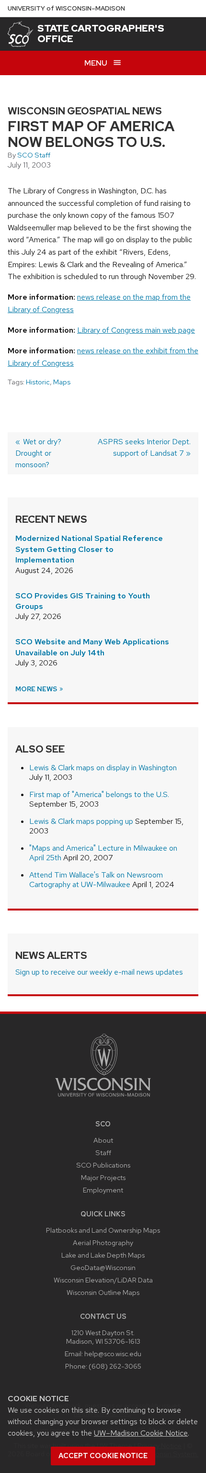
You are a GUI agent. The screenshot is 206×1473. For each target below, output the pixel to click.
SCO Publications (103, 1164)
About (103, 1140)
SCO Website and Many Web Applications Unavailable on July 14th (92, 647)
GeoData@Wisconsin (103, 1267)
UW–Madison (66, 8)
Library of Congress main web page (136, 330)
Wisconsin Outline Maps (103, 1292)
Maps (61, 382)
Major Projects (103, 1177)
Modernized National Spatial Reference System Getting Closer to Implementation (89, 549)
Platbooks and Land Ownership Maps (103, 1230)
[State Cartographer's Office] (20, 34)
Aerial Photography (103, 1242)
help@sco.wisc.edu (112, 1353)
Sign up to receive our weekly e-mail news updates (99, 972)
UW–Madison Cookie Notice (141, 1433)
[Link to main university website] (103, 1098)
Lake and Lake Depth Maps (103, 1254)
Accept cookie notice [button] (103, 1456)
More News (36, 689)
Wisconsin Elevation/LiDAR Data (103, 1279)
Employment (103, 1189)
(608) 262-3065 (115, 1366)
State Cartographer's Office (100, 33)
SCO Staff (33, 155)
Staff (103, 1152)
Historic (38, 382)
